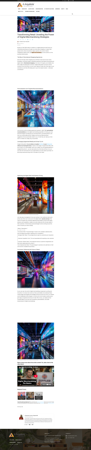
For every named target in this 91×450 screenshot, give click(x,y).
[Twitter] (70, 0)
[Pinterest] (67, 0)
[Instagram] (64, 0)
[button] (72, 14)
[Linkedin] (65, 0)
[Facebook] (62, 0)
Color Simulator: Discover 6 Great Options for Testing (53, 439)
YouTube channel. (51, 403)
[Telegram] (68, 0)
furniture (41, 144)
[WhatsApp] (71, 0)
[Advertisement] (35, 79)
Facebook (42, 403)
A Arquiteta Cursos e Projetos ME (24, 41)
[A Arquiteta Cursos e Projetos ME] (18, 41)
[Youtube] (73, 0)
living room (49, 144)
